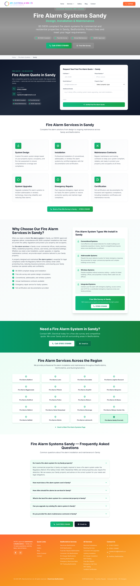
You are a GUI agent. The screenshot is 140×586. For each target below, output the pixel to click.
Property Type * (99, 81)
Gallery (79, 4)
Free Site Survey (85, 46)
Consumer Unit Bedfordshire (69, 553)
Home (62, 4)
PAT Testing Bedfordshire (68, 564)
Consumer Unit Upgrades (91, 550)
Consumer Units (112, 579)
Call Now (130, 4)
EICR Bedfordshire (66, 548)
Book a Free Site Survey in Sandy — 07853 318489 (71, 209)
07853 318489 (21, 89)
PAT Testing (87, 566)
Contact (93, 4)
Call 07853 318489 (63, 524)
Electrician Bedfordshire (67, 545)
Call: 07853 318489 (60, 46)
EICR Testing (87, 558)
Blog (86, 4)
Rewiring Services (89, 548)
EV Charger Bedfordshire (68, 556)
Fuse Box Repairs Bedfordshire (69, 550)
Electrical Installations (90, 545)
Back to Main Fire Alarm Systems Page (71, 427)
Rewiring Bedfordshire (67, 558)
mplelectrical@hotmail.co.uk (26, 95)
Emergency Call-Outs (90, 564)
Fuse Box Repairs (89, 561)
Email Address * (67, 81)
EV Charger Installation (91, 556)
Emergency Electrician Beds (69, 561)
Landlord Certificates (90, 569)
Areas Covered (41, 553)
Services (69, 4)
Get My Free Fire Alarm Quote (95, 104)
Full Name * (66, 73)
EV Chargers (122, 579)
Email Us (85, 344)
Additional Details (68, 88)
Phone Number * (99, 73)
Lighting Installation (90, 553)
